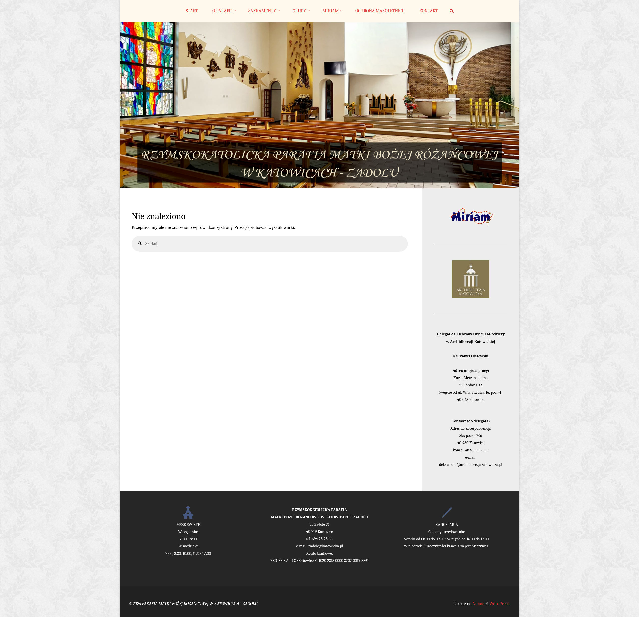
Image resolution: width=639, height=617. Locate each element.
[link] (451, 11)
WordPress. (499, 603)
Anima (477, 603)
